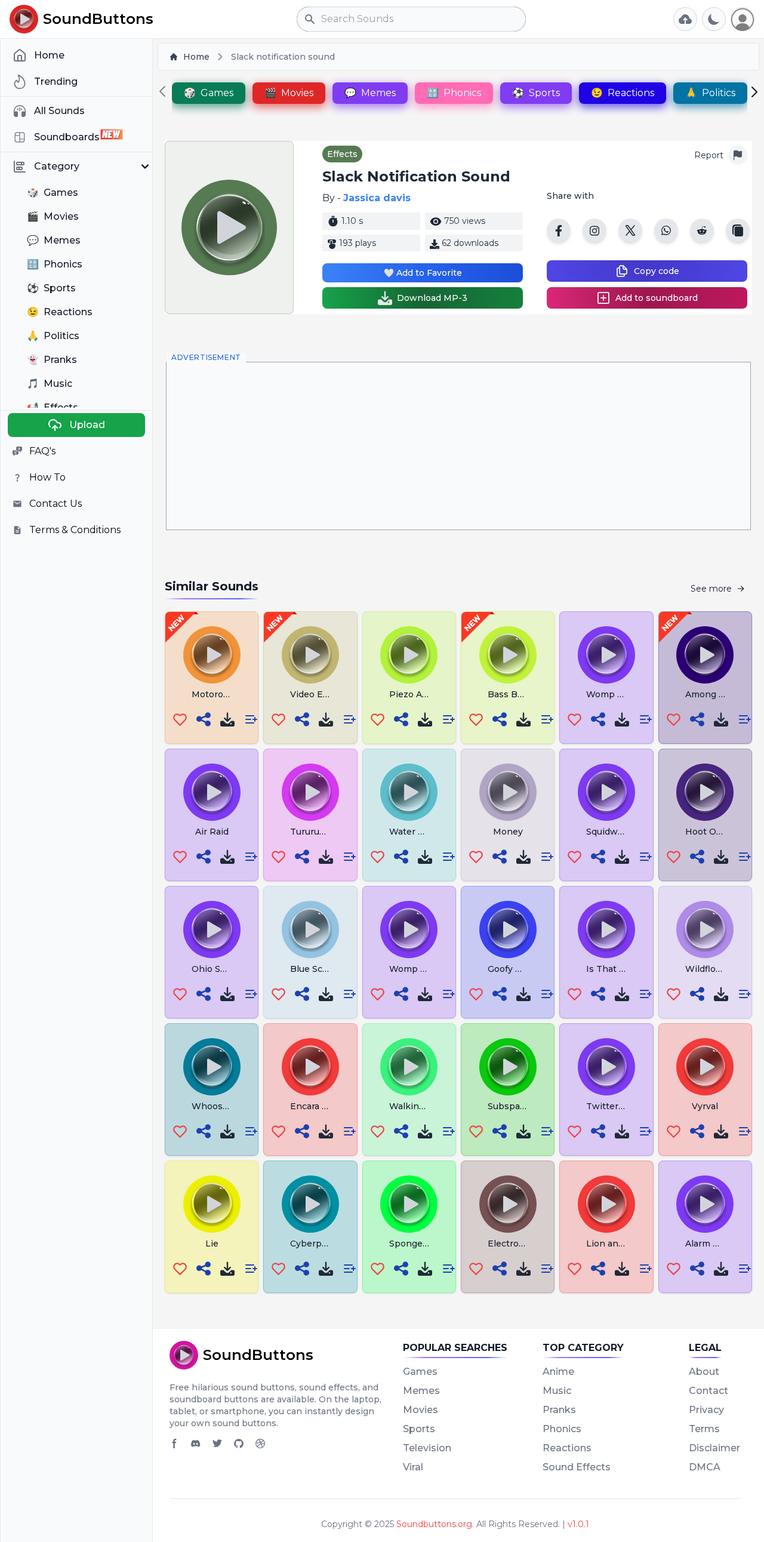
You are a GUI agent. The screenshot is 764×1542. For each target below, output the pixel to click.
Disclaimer (714, 1448)
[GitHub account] (239, 1443)
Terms (704, 1429)
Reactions (567, 1448)
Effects (342, 154)
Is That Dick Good (625, 969)
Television (427, 1448)
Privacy (706, 1409)
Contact (708, 1390)
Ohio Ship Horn (225, 969)
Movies (420, 1409)
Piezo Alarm (415, 694)
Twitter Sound (617, 1106)
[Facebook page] (174, 1443)
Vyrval (705, 1106)
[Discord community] (196, 1443)
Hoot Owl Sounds (723, 831)
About (704, 1371)
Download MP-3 (432, 298)
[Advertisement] (458, 446)
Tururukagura (319, 831)
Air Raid (212, 831)
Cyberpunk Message (335, 1243)
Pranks (559, 1409)
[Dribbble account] (260, 1443)
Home (196, 56)
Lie (211, 1243)
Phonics (562, 1429)
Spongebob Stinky (429, 1243)
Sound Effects (577, 1467)
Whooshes (215, 1106)
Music (557, 1390)
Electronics (512, 1243)
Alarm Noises (714, 1243)
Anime (558, 1371)
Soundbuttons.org (434, 1524)
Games (420, 1371)
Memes (421, 1390)
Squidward (608, 831)
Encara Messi (318, 1106)
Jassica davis (377, 198)
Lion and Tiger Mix (626, 1243)
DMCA (704, 1467)
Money (508, 831)
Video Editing (319, 694)
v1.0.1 (578, 1524)
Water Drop (414, 831)
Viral (413, 1467)
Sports (419, 1429)
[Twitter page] (217, 1443)
